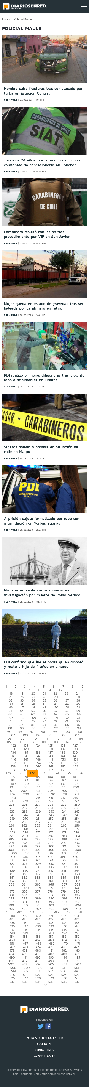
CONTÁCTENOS (44, 1050)
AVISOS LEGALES (44, 1056)
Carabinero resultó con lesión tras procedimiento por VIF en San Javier (37, 234)
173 (44, 773)
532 (12, 981)
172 (32, 773)
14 (49, 690)
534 (38, 981)
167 (50, 769)
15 (60, 690)
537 (77, 981)
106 (63, 735)
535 (51, 981)
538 (44, 985)
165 (25, 769)
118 (44, 742)
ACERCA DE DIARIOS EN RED (44, 1038)
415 (56, 912)
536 (64, 981)
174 (56, 773)
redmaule (10, 100)
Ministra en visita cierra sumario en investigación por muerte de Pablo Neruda (42, 592)
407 (38, 908)
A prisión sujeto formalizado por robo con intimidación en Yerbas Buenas (41, 521)
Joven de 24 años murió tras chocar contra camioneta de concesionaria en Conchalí (42, 162)
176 (81, 773)
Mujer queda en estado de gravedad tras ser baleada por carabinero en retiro (44, 306)
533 (25, 981)
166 (38, 769)
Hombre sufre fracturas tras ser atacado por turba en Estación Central (43, 91)
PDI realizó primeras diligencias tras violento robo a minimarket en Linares (44, 377)
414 (44, 912)
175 (69, 773)
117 (32, 742)
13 (39, 690)
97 (31, 731)
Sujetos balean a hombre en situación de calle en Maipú (41, 449)
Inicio (6, 19)
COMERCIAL (44, 1044)
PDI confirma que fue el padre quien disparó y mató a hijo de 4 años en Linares (43, 664)
